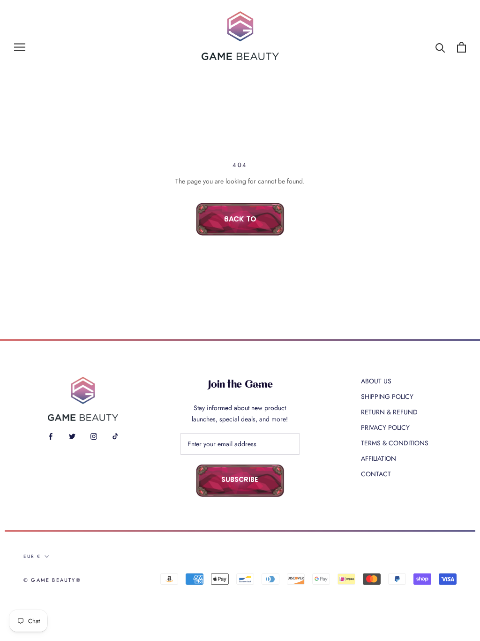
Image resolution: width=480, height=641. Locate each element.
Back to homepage (240, 226)
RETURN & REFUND (389, 412)
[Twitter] (72, 435)
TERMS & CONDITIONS (394, 443)
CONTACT (376, 474)
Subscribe (239, 480)
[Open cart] (461, 47)
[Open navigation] (19, 47)
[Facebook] (50, 435)
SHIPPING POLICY (387, 396)
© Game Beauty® (52, 580)
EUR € (32, 556)
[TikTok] (115, 435)
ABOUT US (376, 381)
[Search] (440, 47)
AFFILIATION (378, 458)
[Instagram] (93, 435)
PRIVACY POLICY (385, 427)
